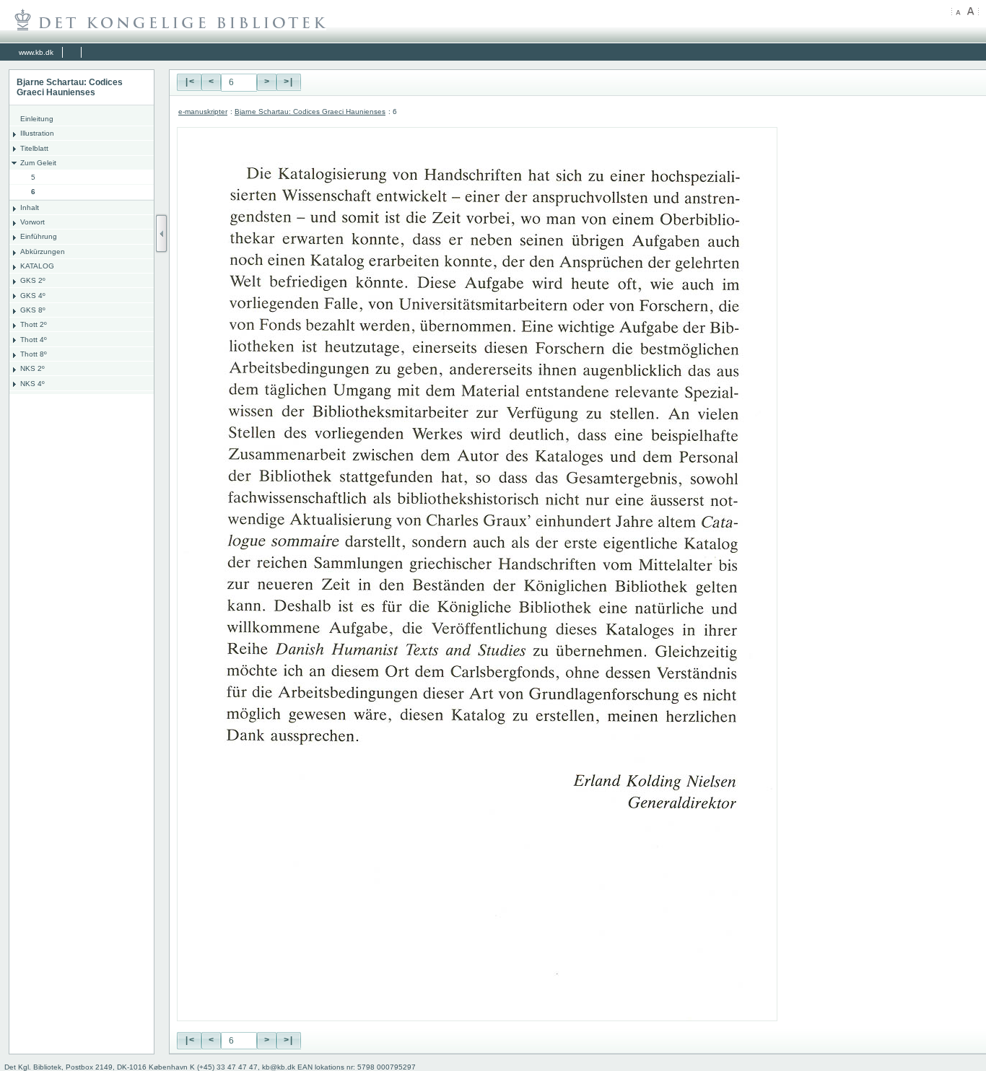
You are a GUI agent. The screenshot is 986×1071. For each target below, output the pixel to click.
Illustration (37, 133)
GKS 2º (32, 280)
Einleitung (36, 119)
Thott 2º (33, 324)
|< (189, 82)
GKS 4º (32, 296)
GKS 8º (32, 310)
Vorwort (32, 222)
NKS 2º (32, 368)
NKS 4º (32, 384)
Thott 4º (33, 340)
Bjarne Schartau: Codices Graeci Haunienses (310, 111)
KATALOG (37, 266)
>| (289, 82)
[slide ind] (161, 233)
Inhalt (29, 207)
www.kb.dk (36, 52)
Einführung (38, 236)
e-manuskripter (202, 111)
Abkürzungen (42, 251)
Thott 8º (33, 354)
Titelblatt (34, 148)
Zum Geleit (38, 163)
